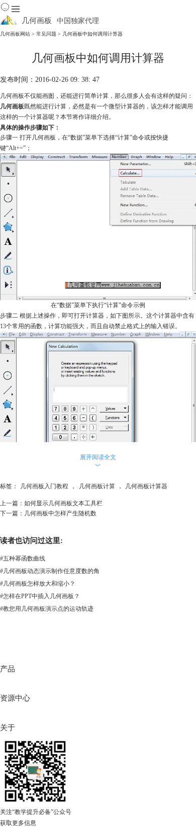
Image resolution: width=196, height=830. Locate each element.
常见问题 (46, 34)
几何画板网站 (15, 34)
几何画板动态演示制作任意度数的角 (50, 571)
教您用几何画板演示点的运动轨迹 (46, 608)
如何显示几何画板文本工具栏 (63, 503)
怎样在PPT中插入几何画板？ (40, 596)
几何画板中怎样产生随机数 (60, 513)
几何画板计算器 (146, 486)
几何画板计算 (97, 486)
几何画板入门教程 (44, 486)
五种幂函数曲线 (22, 558)
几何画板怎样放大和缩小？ (37, 583)
